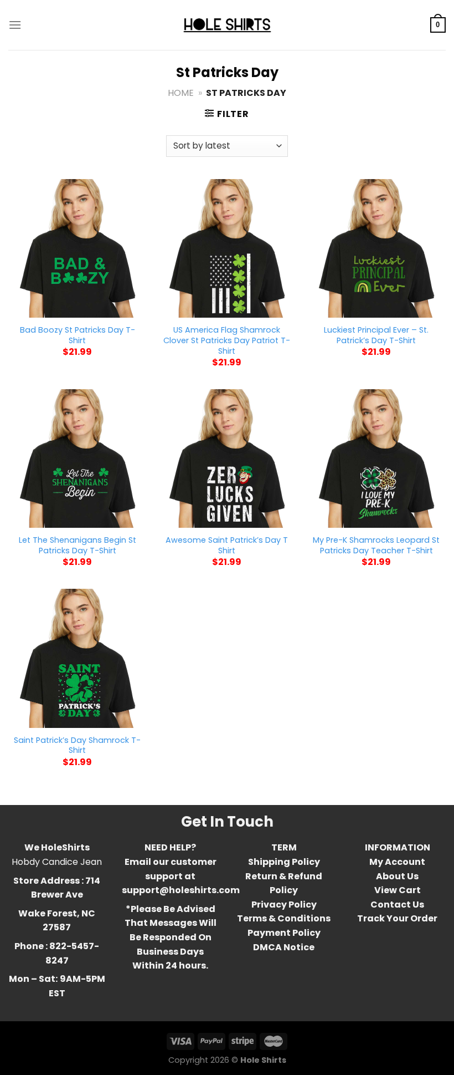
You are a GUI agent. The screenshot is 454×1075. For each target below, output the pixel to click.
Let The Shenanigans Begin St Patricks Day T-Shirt (77, 545)
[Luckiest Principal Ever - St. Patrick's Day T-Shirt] (376, 248)
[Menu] (15, 24)
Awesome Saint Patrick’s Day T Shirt (227, 545)
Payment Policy (284, 932)
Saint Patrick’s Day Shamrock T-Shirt (77, 745)
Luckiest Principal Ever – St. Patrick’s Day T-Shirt (376, 335)
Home (181, 92)
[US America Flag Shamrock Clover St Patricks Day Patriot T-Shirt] (227, 248)
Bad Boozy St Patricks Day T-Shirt (77, 335)
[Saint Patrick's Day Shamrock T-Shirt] (77, 658)
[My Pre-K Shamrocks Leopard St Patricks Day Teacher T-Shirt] (376, 458)
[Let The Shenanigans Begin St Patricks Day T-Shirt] (77, 458)
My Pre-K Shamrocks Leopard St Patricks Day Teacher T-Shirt (376, 545)
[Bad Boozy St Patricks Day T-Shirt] (77, 248)
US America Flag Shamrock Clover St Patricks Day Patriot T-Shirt (226, 340)
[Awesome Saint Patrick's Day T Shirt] (227, 458)
